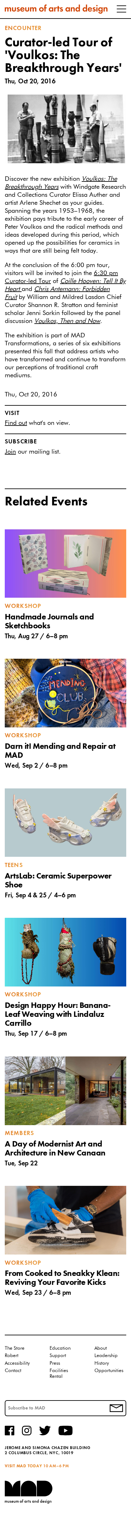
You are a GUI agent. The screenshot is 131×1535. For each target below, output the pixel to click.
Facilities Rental (59, 1373)
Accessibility (17, 1363)
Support (58, 1355)
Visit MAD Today (23, 1466)
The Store (14, 1348)
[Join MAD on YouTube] (65, 1434)
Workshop (23, 606)
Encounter (23, 28)
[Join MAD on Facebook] (9, 1434)
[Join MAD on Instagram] (26, 1434)
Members (19, 1133)
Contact (13, 1370)
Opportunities (108, 1370)
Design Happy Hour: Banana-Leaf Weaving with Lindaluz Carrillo (57, 1015)
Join (10, 452)
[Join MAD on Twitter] (45, 1434)
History (101, 1363)
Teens (14, 865)
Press (55, 1363)
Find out (16, 423)
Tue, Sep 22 (21, 1163)
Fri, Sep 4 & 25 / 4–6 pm (40, 895)
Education (60, 1348)
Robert (11, 1355)
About (100, 1348)
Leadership (106, 1355)
